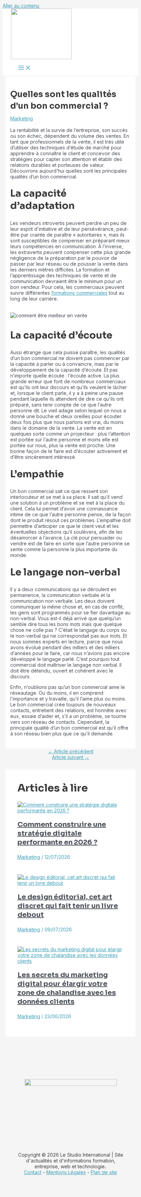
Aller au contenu (21, 6)
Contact (32, 1172)
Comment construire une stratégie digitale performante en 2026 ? (61, 833)
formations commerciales (79, 293)
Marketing (21, 118)
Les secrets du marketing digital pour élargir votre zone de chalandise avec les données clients (66, 988)
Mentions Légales (66, 1172)
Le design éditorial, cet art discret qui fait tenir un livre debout (67, 906)
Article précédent (70, 751)
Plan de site (104, 1172)
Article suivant (70, 757)
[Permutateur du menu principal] (24, 68)
